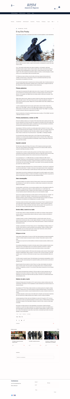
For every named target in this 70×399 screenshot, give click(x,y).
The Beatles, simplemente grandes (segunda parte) (17, 342)
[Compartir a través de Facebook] (16, 320)
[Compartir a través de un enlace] (24, 320)
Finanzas (38, 21)
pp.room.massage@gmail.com (16, 383)
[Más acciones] (53, 28)
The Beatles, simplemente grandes (34, 341)
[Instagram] (13, 395)
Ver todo (58, 329)
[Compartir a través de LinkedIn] (21, 320)
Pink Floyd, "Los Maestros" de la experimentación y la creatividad (50, 342)
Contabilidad (18, 21)
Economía (32, 21)
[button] (59, 7)
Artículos (12, 21)
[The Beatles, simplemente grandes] (35, 335)
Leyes (49, 21)
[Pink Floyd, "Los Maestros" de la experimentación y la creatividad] (51, 335)
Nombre (36, 382)
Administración (26, 21)
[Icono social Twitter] (12, 395)
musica (20, 314)
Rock (17, 314)
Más (52, 21)
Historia (17, 316)
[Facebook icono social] (15, 395)
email (36, 385)
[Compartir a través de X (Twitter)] (19, 320)
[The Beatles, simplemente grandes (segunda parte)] (18, 335)
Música (20, 316)
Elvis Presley (28, 314)
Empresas (43, 21)
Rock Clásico (24, 314)
